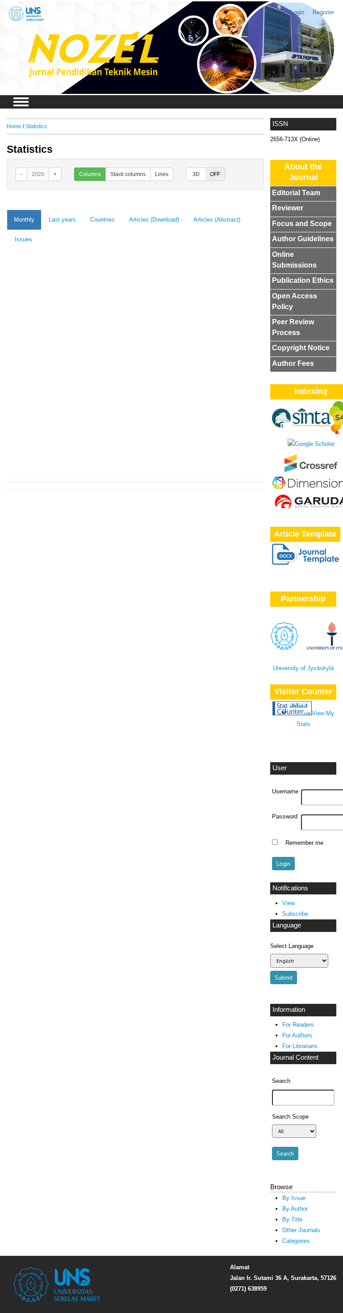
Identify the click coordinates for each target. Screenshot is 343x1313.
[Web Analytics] (292, 713)
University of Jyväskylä (303, 668)
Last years (62, 219)
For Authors (297, 1035)
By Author (295, 1208)
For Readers (298, 1024)
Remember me (304, 843)
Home (14, 126)
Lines (161, 174)
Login (297, 12)
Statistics (36, 126)
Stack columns (128, 174)
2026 (38, 174)
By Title (292, 1219)
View (288, 903)
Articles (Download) (154, 219)
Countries (102, 219)
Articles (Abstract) (216, 219)
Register (323, 12)
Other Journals (301, 1230)
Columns (90, 174)
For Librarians (300, 1046)
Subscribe (295, 913)
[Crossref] (310, 470)
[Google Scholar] (311, 443)
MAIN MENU (21, 101)
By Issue (293, 1198)
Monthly (24, 219)
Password (284, 817)
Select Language (292, 946)
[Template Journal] (305, 563)
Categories (296, 1240)
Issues (23, 239)
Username (285, 792)
